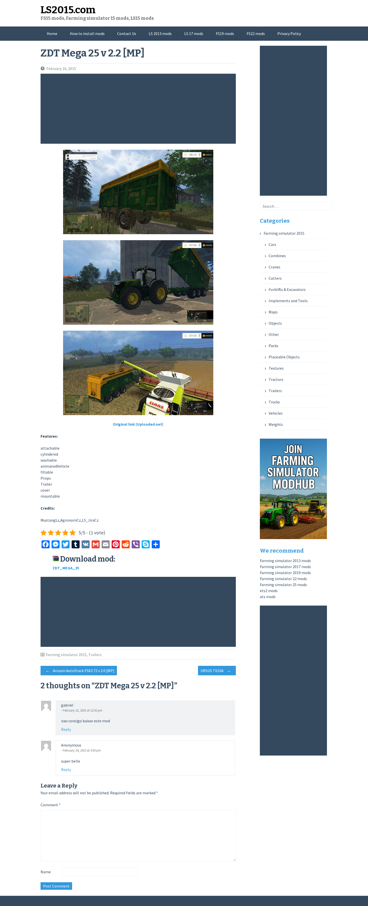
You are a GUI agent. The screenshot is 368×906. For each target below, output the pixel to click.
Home (52, 33)
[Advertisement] (139, 109)
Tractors (276, 379)
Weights (276, 424)
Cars (272, 244)
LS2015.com (68, 10)
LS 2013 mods (160, 33)
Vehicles (276, 413)
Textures (276, 368)
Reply (66, 729)
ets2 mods (269, 590)
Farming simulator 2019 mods (285, 572)
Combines (277, 255)
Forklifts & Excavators (287, 289)
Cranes (274, 266)
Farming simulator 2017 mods (285, 566)
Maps (273, 311)
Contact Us (126, 33)
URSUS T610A (216, 670)
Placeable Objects (284, 356)
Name (46, 871)
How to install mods (87, 33)
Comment (51, 804)
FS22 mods (256, 33)
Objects (275, 323)
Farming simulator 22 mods (283, 578)
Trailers (95, 654)
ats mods (268, 596)
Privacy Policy (289, 33)
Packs (273, 345)
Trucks (274, 401)
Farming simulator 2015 (66, 654)
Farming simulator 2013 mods (285, 560)
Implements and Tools (288, 300)
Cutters (275, 278)
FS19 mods (225, 33)
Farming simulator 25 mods (283, 584)
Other (274, 334)
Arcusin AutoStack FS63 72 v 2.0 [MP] (80, 670)
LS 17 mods (193, 33)
